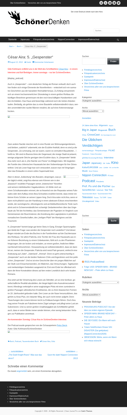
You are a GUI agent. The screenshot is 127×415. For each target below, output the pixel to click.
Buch (19, 46)
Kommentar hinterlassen (44, 62)
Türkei (109, 197)
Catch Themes (86, 411)
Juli (104, 163)
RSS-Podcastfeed (94, 261)
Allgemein (103, 125)
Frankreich (85, 154)
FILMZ (111, 150)
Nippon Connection (94, 175)
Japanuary (25, 39)
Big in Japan (89, 129)
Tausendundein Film (104, 194)
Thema (96, 197)
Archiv (85, 108)
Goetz (28, 62)
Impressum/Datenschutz (88, 39)
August (111, 125)
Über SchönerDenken (17, 3)
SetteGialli (99, 190)
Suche (113, 221)
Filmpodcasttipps (101, 151)
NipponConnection (66, 39)
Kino (114, 163)
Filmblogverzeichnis (93, 70)
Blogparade (102, 130)
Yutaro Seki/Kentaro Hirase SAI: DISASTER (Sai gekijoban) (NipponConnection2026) (98, 330)
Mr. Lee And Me (114, 167)
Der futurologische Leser (108, 135)
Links (100, 167)
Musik (85, 171)
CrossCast (93, 134)
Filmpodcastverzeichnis (43, 39)
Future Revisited (95, 154)
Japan (86, 162)
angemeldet (21, 371)
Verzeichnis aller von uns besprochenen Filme (44, 3)
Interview (108, 157)
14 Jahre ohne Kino (90, 125)
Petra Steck (62, 325)
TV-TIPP (103, 197)
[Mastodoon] (118, 4)
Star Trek (108, 190)
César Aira (63, 69)
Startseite (12, 39)
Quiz (113, 186)
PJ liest (110, 176)
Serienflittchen (88, 190)
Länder (105, 167)
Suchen (85, 56)
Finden (113, 61)
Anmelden (86, 118)
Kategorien (87, 97)
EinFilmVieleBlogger (88, 150)
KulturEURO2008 (90, 167)
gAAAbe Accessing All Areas (92, 158)
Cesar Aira (46, 341)
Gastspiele (89, 77)
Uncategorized (88, 201)
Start (11, 46)
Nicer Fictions (93, 171)
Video (97, 201)
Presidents (100, 181)
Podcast (18, 341)
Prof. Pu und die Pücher (96, 186)
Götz (53, 341)
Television (87, 197)
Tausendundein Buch (30, 341)
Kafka (108, 163)
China (84, 135)
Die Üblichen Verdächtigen (92, 142)
